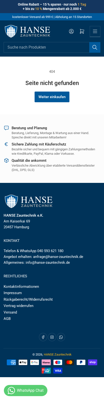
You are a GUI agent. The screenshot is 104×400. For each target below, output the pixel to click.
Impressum (13, 293)
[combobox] (52, 47)
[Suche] (94, 47)
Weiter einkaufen (52, 97)
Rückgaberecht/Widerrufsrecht (28, 299)
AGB (7, 318)
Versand (10, 312)
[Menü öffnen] (95, 31)
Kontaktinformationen (21, 286)
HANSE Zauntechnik (58, 354)
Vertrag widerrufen (18, 306)
